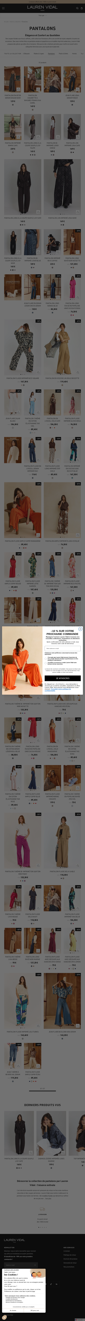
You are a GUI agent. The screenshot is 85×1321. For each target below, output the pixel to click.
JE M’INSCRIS (62, 678)
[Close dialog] (80, 629)
